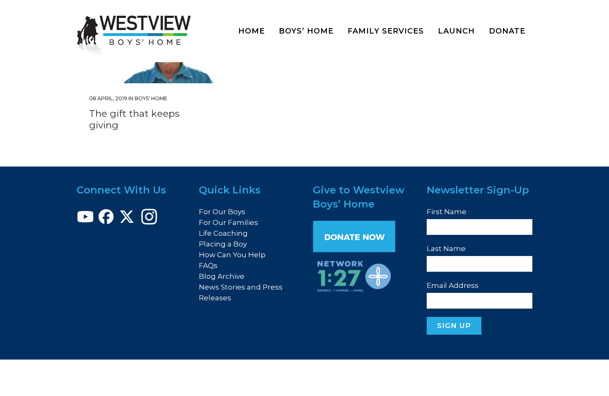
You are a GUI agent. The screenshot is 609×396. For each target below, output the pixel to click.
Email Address (453, 285)
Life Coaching (223, 233)
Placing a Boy (223, 244)
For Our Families (228, 222)
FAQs (208, 265)
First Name (446, 212)
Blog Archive (221, 276)
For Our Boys (222, 212)
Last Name (446, 248)
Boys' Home (151, 98)
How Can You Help (232, 255)
